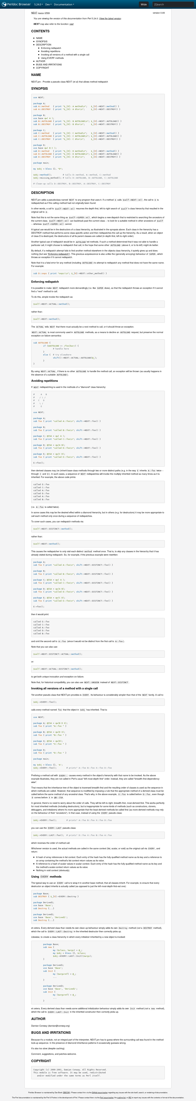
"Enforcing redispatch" (58, 253)
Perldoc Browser (18, 4)
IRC (129, 1097)
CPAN (47, 13)
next (72, 23)
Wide (144, 4)
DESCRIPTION (43, 44)
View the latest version (110, 18)
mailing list (121, 1097)
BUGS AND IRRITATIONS (49, 64)
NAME (39, 38)
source (41, 13)
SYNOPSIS (41, 41)
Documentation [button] (63, 4)
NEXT (34, 12)
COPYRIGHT (42, 67)
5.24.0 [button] (37, 4)
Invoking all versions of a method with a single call (65, 54)
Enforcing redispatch (51, 47)
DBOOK (66, 1092)
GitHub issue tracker (100, 1092)
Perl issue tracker (106, 1097)
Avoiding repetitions (50, 51)
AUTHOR (40, 61)
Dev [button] (47, 4)
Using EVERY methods (52, 57)
